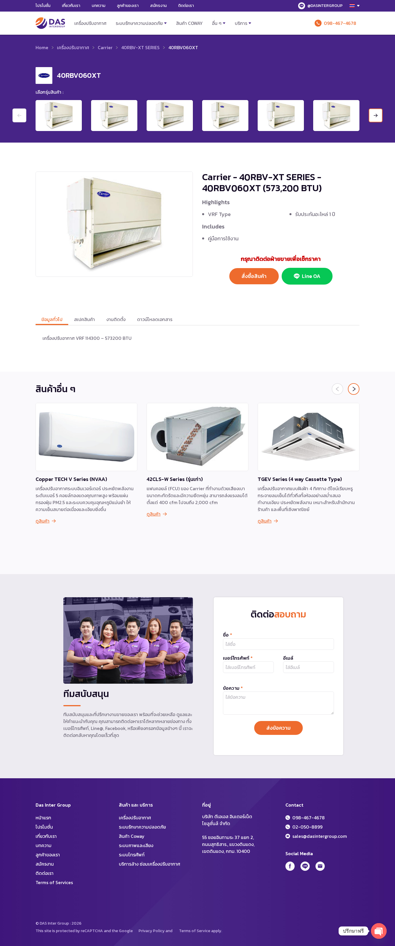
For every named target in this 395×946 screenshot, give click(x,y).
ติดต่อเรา (186, 6)
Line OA (311, 276)
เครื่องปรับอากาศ (90, 23)
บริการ (241, 23)
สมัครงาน (158, 6)
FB (290, 866)
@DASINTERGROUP (325, 6)
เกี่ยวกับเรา (71, 6)
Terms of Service (194, 931)
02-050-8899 (307, 826)
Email (320, 866)
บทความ (98, 6)
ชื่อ (227, 634)
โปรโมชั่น (43, 6)
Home (42, 47)
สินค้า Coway (189, 23)
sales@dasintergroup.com (319, 836)
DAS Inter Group (50, 23)
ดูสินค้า (42, 520)
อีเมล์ (288, 657)
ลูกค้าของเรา (128, 6)
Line (305, 866)
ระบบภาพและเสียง (136, 845)
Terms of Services (54, 882)
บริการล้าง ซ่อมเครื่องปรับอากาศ (149, 863)
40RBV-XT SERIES (140, 47)
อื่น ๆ (217, 23)
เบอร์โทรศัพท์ (238, 657)
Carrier (105, 47)
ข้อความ (233, 688)
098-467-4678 (340, 23)
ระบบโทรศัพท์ (132, 854)
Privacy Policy (152, 931)
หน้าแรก (43, 817)
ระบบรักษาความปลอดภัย (139, 23)
